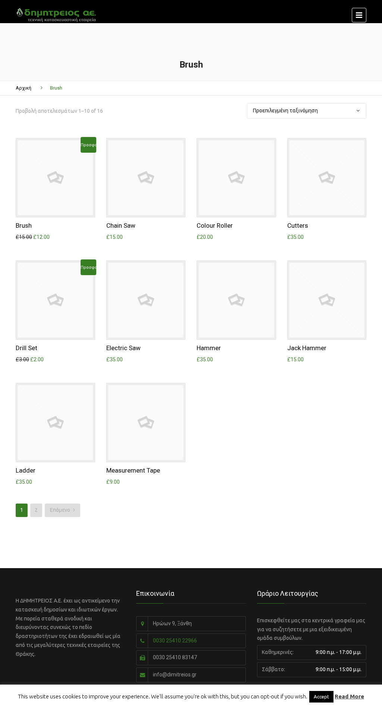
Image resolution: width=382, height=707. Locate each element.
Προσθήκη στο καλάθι (57, 175)
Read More (349, 696)
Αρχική (23, 88)
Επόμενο (60, 510)
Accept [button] (321, 696)
